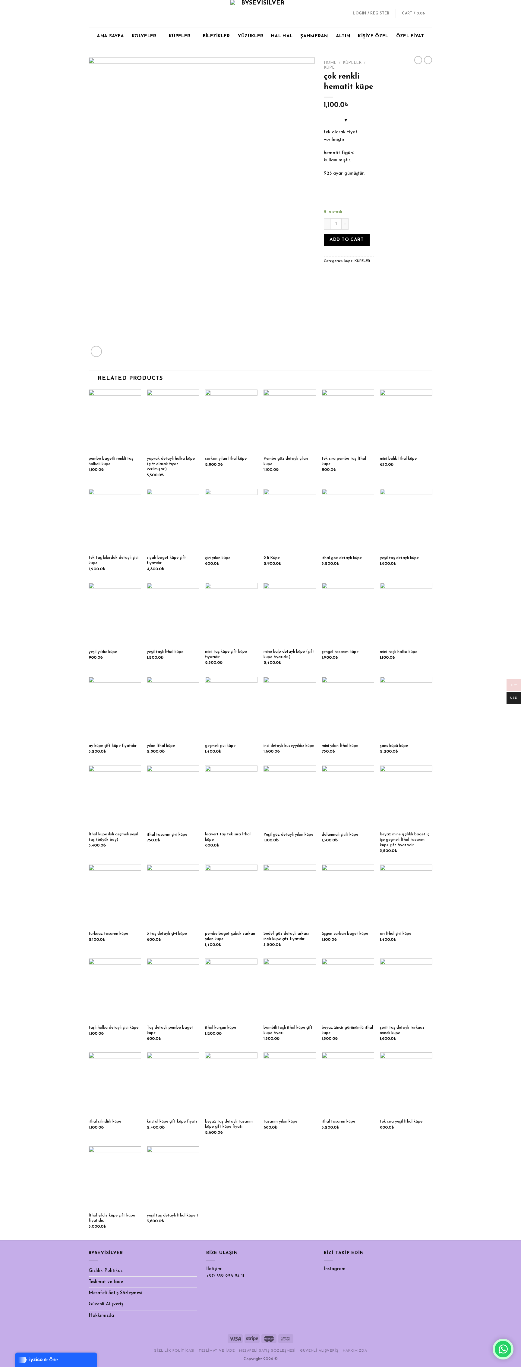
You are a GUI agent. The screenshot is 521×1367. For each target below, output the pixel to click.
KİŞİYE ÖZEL (373, 36)
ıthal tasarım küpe (338, 1121)
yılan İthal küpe (161, 746)
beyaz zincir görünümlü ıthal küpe (347, 1030)
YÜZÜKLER (250, 36)
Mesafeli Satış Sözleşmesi (115, 1293)
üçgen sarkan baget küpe (345, 934)
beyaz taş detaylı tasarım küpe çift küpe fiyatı (229, 1124)
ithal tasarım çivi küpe (167, 835)
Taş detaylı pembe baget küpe (170, 1030)
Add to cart (347, 240)
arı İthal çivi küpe (395, 934)
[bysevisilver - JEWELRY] (260, 13)
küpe (329, 68)
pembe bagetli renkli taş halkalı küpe (111, 461)
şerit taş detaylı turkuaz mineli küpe (402, 1030)
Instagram (335, 1269)
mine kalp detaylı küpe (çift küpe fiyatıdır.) (289, 654)
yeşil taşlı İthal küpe (165, 652)
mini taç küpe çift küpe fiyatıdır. (226, 654)
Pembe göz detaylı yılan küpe (286, 461)
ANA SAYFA (110, 36)
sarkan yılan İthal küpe (226, 459)
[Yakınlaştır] (96, 351)
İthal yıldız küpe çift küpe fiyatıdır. (112, 1218)
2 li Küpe (272, 558)
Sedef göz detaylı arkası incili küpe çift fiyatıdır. (286, 936)
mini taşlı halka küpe (398, 652)
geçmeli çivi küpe (220, 746)
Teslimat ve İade (106, 1282)
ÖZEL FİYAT (410, 36)
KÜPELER (179, 36)
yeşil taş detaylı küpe (399, 558)
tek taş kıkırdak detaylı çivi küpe (113, 560)
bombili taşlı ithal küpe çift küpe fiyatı (288, 1030)
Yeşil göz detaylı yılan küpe (288, 835)
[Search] (343, 13)
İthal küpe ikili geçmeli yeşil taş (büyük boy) (113, 837)
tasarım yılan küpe (280, 1121)
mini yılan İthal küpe (340, 746)
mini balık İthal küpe (398, 459)
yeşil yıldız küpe (103, 652)
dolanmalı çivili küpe (340, 835)
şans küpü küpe (394, 746)
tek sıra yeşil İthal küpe (401, 1121)
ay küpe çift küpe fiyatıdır (113, 746)
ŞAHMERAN (314, 36)
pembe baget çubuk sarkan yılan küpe (230, 936)
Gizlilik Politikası (106, 1271)
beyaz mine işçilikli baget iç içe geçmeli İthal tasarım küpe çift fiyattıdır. (404, 839)
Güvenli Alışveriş (106, 1304)
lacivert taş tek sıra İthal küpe (228, 837)
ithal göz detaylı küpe (342, 558)
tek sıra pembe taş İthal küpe (344, 461)
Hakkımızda (101, 1315)
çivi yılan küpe (217, 558)
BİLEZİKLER (216, 36)
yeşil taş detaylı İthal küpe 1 (172, 1215)
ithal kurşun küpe (220, 1028)
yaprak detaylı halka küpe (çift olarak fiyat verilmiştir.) (171, 464)
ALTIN (343, 36)
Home (330, 63)
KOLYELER (144, 36)
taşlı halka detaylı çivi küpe (113, 1028)
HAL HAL (281, 36)
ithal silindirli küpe (105, 1121)
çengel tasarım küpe (340, 652)
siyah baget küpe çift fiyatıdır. (166, 560)
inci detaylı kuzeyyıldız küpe (289, 746)
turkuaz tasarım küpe (108, 934)
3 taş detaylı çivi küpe (167, 934)
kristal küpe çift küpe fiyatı (172, 1121)
